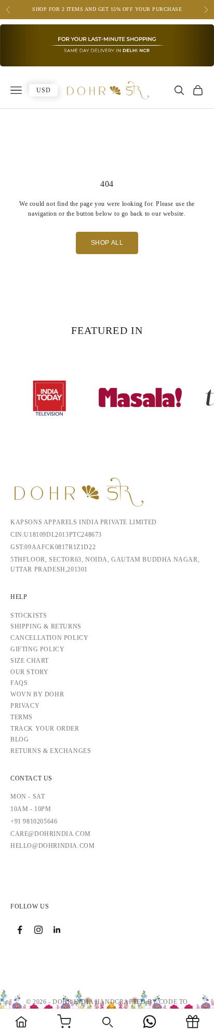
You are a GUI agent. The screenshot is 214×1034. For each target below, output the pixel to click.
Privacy (24, 705)
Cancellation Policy (49, 637)
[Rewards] (192, 1021)
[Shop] (64, 1021)
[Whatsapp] (149, 1021)
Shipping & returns (46, 626)
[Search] (107, 1021)
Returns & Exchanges (50, 750)
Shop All (107, 242)
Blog (19, 739)
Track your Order (44, 728)
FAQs (19, 683)
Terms (21, 717)
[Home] (21, 1021)
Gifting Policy (37, 649)
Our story (29, 672)
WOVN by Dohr (37, 694)
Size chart (29, 660)
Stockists (28, 615)
